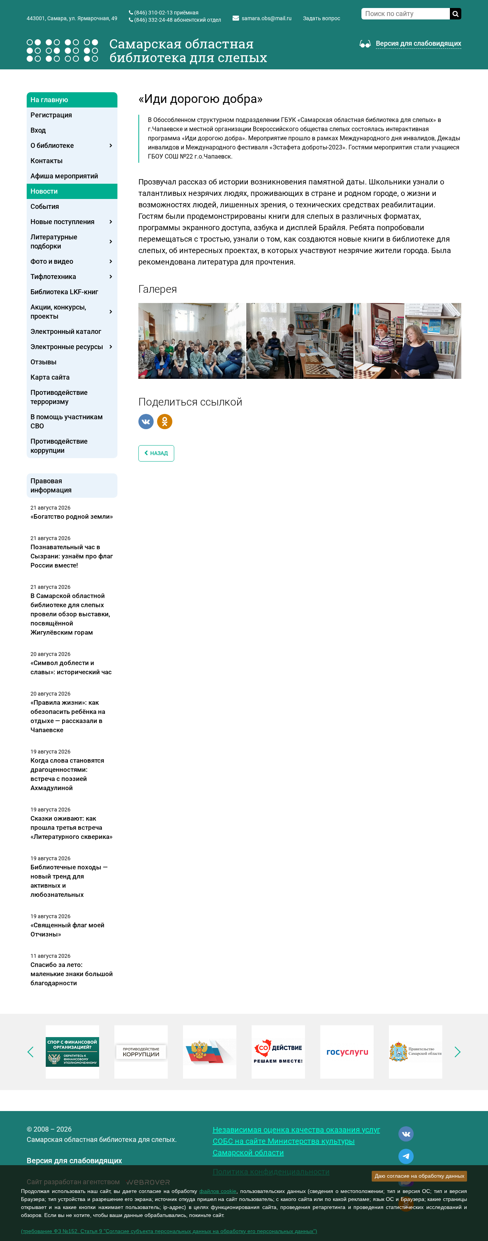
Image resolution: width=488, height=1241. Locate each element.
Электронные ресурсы (66, 347)
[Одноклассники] (164, 421)
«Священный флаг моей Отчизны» (67, 929)
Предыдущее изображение (32, 1052)
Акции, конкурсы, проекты (58, 311)
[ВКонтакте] (146, 421)
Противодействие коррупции (59, 445)
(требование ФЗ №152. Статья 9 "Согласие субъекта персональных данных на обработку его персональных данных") (169, 1231)
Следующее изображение (455, 1052)
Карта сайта (50, 377)
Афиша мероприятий (64, 176)
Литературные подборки (53, 241)
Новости (44, 191)
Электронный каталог (65, 331)
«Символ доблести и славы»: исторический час (71, 667)
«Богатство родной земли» (71, 516)
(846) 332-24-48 (153, 20)
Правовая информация (51, 485)
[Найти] (455, 13)
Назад (158, 453)
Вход (38, 130)
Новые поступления (62, 222)
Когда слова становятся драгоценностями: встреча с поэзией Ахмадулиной (67, 774)
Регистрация (51, 115)
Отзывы (43, 362)
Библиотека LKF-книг (64, 292)
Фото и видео (51, 261)
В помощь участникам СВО (66, 421)
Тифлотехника (53, 277)
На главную (49, 100)
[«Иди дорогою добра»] (192, 340)
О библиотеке (52, 145)
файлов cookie (218, 1191)
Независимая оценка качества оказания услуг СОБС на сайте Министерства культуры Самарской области (296, 1141)
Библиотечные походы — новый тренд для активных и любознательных (69, 880)
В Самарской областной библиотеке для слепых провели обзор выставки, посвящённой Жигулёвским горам (70, 614)
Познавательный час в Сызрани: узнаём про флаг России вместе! (71, 556)
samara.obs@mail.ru (267, 18)
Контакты (46, 161)
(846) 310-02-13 (153, 13)
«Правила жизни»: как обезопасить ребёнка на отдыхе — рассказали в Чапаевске (67, 716)
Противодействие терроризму (59, 397)
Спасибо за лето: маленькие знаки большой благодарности (71, 974)
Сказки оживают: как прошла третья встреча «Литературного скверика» (71, 827)
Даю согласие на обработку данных (419, 1176)
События (44, 206)
